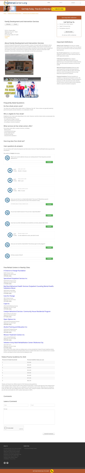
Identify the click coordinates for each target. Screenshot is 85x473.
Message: (5, 408)
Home (5, 13)
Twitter (6, 37)
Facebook (7, 36)
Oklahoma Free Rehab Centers (14, 13)
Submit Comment (48, 433)
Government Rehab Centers (30, 448)
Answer (49, 162)
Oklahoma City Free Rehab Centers (30, 13)
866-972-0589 (69, 31)
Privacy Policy (12, 458)
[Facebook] (7, 463)
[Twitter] (5, 463)
